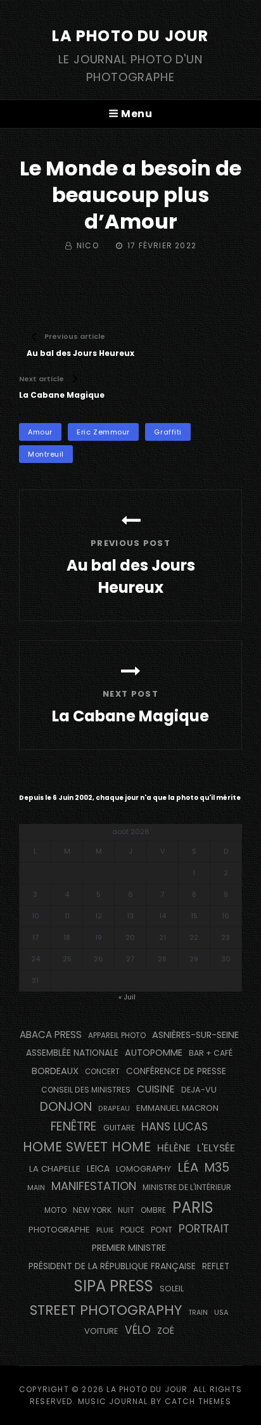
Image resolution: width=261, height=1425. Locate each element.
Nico (88, 245)
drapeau (114, 1108)
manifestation (93, 1186)
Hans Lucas (174, 1126)
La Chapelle (54, 1169)
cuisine (156, 1089)
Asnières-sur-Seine (195, 1035)
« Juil (127, 997)
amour (40, 432)
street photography (106, 1310)
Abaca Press (51, 1034)
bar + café (210, 1053)
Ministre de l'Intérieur (187, 1187)
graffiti (167, 432)
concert (102, 1072)
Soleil (172, 1288)
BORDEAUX (55, 1071)
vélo (138, 1330)
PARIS (192, 1207)
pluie (105, 1230)
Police (132, 1230)
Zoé (165, 1330)
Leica (98, 1168)
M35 (217, 1167)
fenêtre (74, 1126)
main (36, 1188)
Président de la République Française (112, 1266)
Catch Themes (198, 1401)
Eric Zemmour (103, 432)
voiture (101, 1331)
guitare (119, 1127)
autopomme (153, 1052)
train (198, 1312)
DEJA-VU (199, 1089)
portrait (204, 1228)
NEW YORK (92, 1210)
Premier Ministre (129, 1247)
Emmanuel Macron (177, 1108)
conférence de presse (176, 1071)
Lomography (143, 1168)
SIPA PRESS (113, 1286)
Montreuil (46, 454)
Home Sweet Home (87, 1146)
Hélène (174, 1148)
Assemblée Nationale (72, 1053)
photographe (59, 1230)
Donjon (66, 1106)
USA (221, 1312)
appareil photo (117, 1035)
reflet (215, 1266)
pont (161, 1229)
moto (55, 1210)
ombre (153, 1210)
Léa (187, 1167)
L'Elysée (216, 1148)
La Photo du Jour (130, 35)
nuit (126, 1210)
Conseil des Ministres (85, 1089)
